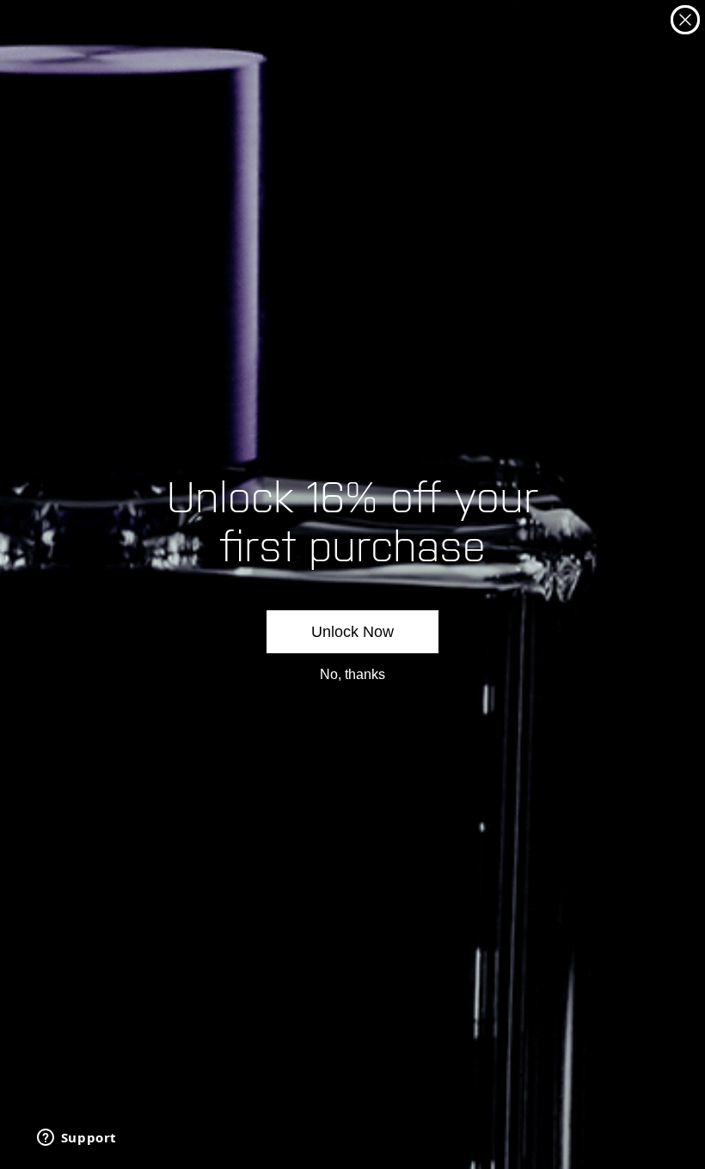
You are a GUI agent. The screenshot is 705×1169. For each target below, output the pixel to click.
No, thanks (352, 674)
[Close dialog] (685, 20)
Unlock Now (352, 631)
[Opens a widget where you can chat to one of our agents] (76, 1138)
